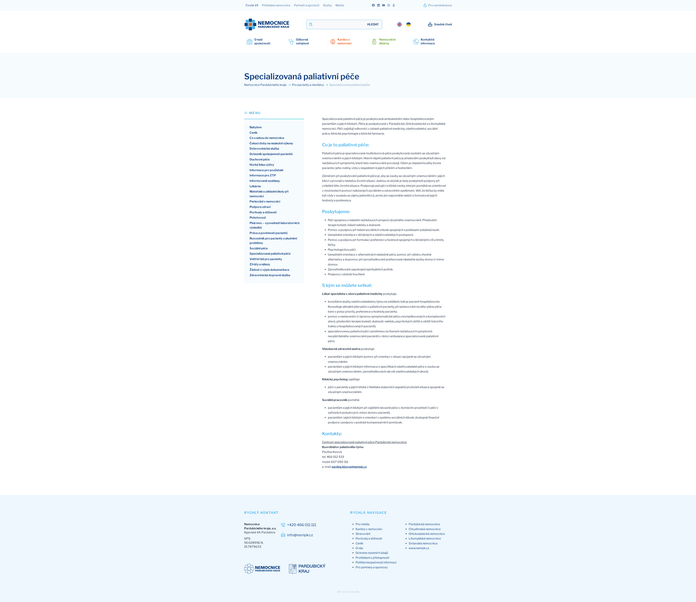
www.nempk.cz (419, 548)
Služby (327, 5)
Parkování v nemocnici (265, 201)
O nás (359, 548)
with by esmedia (348, 591)
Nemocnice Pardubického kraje (265, 85)
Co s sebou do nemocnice (267, 138)
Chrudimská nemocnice (425, 529)
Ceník (253, 132)
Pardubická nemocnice (424, 524)
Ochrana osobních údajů (372, 553)
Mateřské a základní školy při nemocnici (269, 194)
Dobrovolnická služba (264, 148)
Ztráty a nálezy (260, 264)
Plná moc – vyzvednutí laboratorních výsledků (274, 225)
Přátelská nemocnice (276, 5)
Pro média (363, 524)
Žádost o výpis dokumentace (269, 269)
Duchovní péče (260, 159)
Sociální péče (259, 248)
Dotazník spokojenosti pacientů (271, 154)
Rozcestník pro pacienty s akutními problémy (273, 241)
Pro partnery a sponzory (372, 567)
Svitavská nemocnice (423, 543)
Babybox (256, 127)
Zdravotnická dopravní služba (270, 275)
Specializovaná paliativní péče (270, 253)
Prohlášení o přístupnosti (372, 557)
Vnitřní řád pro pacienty (266, 259)
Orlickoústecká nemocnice (427, 534)
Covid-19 (252, 5)
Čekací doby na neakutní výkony (271, 143)
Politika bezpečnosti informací (376, 562)
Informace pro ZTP (263, 175)
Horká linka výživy (262, 164)
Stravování (363, 534)
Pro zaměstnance (440, 5)
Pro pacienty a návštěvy (308, 85)
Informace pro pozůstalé (266, 170)
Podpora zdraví (260, 207)
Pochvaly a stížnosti (263, 212)
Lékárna (255, 186)
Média (339, 5)
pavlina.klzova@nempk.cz (349, 467)
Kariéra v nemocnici (369, 529)
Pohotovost (258, 217)
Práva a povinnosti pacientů (268, 233)
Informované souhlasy (265, 181)
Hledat (373, 24)
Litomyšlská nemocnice (425, 538)
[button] (274, 115)
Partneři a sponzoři (306, 5)
